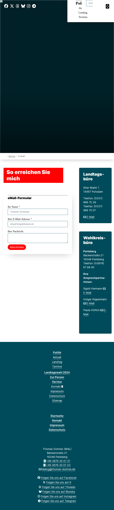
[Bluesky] (23, 6)
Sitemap (57, 400)
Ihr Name (14, 206)
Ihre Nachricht (15, 231)
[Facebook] (6, 6)
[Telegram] (34, 6)
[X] (12, 6)
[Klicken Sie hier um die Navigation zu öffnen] (108, 6)
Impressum (57, 391)
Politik (57, 352)
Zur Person (57, 377)
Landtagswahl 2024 (57, 372)
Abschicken (17, 247)
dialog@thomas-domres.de (58, 469)
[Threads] (17, 6)
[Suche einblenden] (99, 6)
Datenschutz (57, 395)
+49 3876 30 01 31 (58, 460)
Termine (83, 17)
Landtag (83, 12)
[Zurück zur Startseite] (4, 156)
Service (11, 156)
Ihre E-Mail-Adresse (20, 219)
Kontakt (56, 386)
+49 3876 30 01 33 (58, 465)
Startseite (57, 415)
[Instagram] (28, 6)
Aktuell (57, 357)
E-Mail (90, 216)
